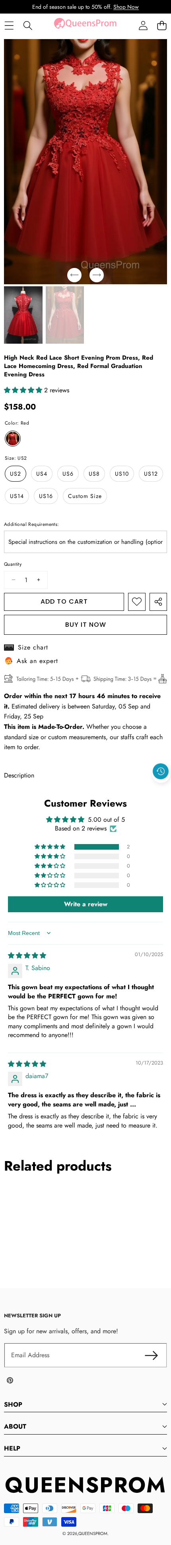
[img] (27, 955)
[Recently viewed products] (161, 771)
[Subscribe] (151, 1355)
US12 (151, 474)
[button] (162, 26)
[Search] (28, 26)
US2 (15, 474)
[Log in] (143, 26)
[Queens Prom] (85, 25)
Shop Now (126, 7)
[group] (23, 315)
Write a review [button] (85, 904)
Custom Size (85, 496)
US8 (94, 474)
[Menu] (9, 26)
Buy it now (85, 624)
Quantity (12, 564)
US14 (17, 496)
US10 (122, 474)
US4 (41, 474)
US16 (46, 496)
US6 (68, 474)
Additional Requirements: (31, 524)
